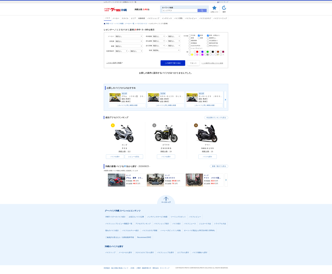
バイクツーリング (220, 18)
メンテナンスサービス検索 (157, 217)
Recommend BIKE (144, 237)
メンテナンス (167, 18)
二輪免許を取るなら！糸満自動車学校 (119, 237)
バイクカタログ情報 (149, 230)
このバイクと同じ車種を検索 (127, 105)
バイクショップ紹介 (161, 224)
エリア (133, 18)
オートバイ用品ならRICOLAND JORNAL (199, 230)
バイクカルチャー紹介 (130, 230)
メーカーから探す (125, 252)
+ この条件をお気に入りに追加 (212, 63)
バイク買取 (178, 18)
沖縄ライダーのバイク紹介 (115, 217)
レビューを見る (133, 157)
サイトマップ (223, 2)
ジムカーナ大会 (205, 224)
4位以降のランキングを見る (216, 118)
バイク (107, 18)
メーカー (115, 18)
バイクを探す (115, 157)
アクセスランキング (143, 224)
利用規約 (107, 268)
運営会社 (156, 268)
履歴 (224, 12)
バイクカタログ (205, 18)
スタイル (125, 18)
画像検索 (141, 18)
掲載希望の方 (146, 268)
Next (226, 180)
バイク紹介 (176, 224)
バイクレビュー (191, 18)
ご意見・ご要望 (135, 268)
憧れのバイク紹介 (112, 230)
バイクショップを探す (165, 252)
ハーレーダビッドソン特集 (171, 230)
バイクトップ (110, 252)
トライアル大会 (220, 224)
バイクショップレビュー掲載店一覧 (118, 224)
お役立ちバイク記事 (136, 217)
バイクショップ (153, 18)
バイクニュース (190, 224)
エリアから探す (183, 252)
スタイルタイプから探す (144, 252)
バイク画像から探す (200, 252)
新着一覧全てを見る (219, 166)
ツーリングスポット (178, 217)
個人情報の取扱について (119, 268)
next (225, 99)
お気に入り (214, 12)
